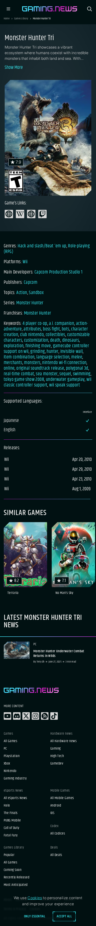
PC (5, 748)
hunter (52, 351)
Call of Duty (11, 828)
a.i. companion (61, 323)
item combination (19, 357)
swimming (82, 374)
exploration (14, 346)
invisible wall (71, 351)
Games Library (21, 19)
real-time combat (19, 374)
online (9, 368)
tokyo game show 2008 (24, 379)
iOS (52, 813)
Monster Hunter (30, 303)
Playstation (12, 756)
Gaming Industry (15, 778)
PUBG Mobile (12, 820)
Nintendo (10, 771)
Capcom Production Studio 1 (58, 272)
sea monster (47, 374)
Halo (7, 805)
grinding (37, 351)
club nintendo (32, 334)
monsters (32, 362)
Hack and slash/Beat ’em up (42, 246)
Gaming (55, 748)
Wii (25, 262)
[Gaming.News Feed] (44, 716)
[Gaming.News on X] (26, 716)
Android (55, 805)
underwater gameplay (65, 379)
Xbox (7, 763)
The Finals (11, 813)
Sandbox (36, 292)
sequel (65, 374)
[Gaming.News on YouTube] (7, 716)
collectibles (55, 334)
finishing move (38, 346)
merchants (13, 362)
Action (21, 292)
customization (36, 340)
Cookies (34, 897)
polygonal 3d (77, 368)
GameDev (56, 763)
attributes (32, 329)
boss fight (51, 329)
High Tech (57, 756)
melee (76, 357)
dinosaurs (70, 340)
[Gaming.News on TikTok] (54, 716)
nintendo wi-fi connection (64, 362)
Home (7, 19)
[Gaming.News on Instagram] (35, 716)
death (55, 340)
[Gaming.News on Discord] (17, 716)
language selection (52, 357)
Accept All (64, 916)
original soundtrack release (40, 368)
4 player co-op (35, 323)
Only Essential (34, 916)
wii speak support (64, 385)
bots (65, 329)
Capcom (30, 282)
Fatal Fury (11, 835)
